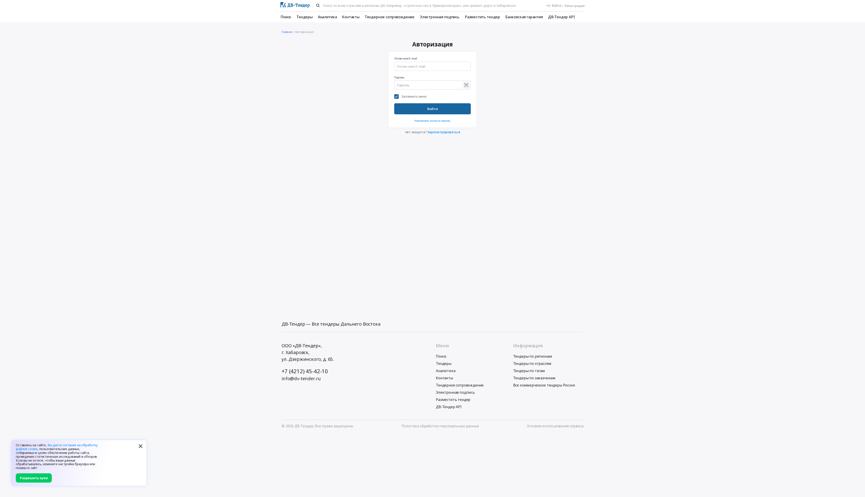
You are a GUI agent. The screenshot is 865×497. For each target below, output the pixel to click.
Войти (432, 108)
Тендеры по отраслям (532, 363)
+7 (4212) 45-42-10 (305, 371)
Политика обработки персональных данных (440, 425)
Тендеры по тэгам (529, 370)
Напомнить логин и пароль (432, 121)
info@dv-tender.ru (301, 378)
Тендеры (304, 16)
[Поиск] (318, 5)
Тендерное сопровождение (389, 16)
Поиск (285, 16)
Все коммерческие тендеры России (544, 385)
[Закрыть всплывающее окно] (140, 446)
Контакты (351, 16)
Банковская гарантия (524, 16)
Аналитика (327, 16)
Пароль (399, 77)
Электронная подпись (440, 16)
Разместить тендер (482, 16)
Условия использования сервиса (555, 425)
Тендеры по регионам (532, 356)
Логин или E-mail (405, 58)
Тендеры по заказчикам (534, 377)
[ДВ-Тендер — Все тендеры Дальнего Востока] (295, 6)
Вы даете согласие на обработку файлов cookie (57, 447)
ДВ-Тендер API (561, 16)
